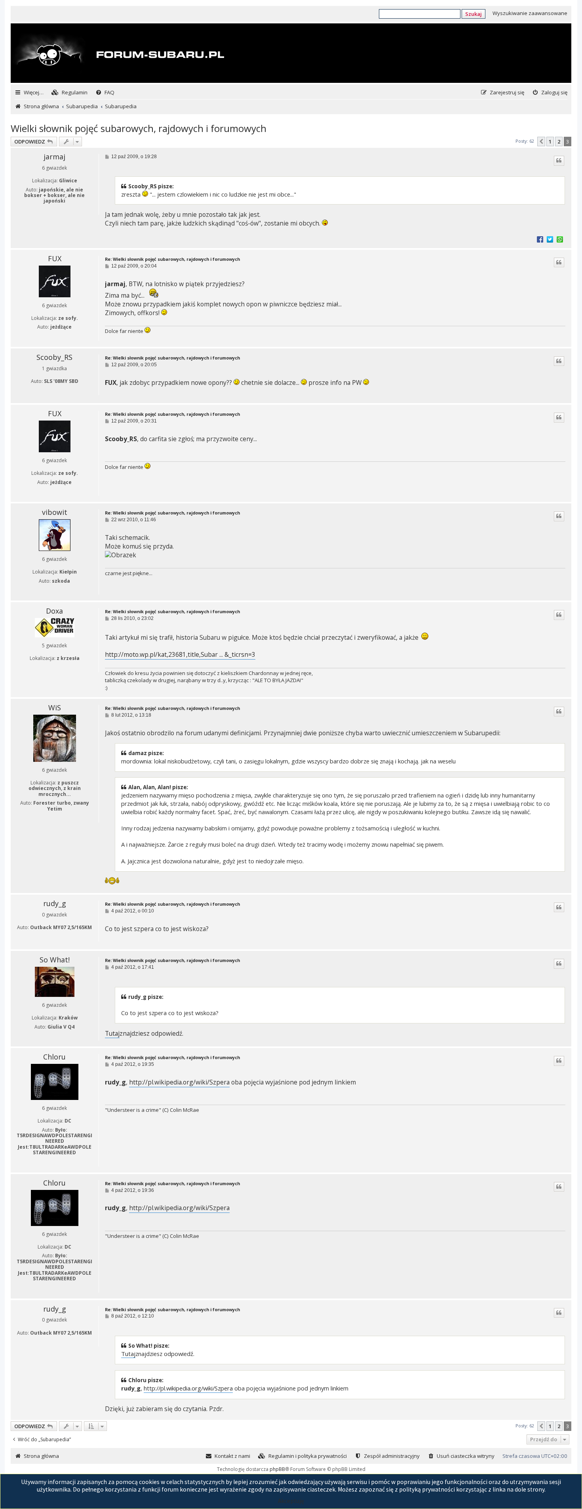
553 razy (76, 1162)
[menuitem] (69, 92)
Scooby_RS (54, 357)
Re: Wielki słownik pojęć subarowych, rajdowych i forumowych (172, 259)
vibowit (54, 512)
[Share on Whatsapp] (559, 239)
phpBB (277, 1469)
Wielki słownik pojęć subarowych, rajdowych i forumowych (138, 128)
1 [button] (550, 141)
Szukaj (473, 13)
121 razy (76, 668)
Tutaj (112, 1033)
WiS (54, 707)
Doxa (54, 611)
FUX (54, 258)
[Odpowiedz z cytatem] (559, 160)
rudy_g (54, 903)
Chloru (54, 1057)
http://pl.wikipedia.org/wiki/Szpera (179, 1082)
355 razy (76, 336)
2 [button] (558, 141)
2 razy (76, 818)
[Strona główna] (118, 53)
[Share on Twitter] (550, 239)
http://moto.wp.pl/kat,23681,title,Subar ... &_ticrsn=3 (180, 654)
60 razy (76, 1036)
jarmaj (54, 156)
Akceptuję (291, 1501)
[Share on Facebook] (540, 239)
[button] (541, 141)
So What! (55, 959)
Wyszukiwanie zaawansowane (530, 13)
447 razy (76, 210)
